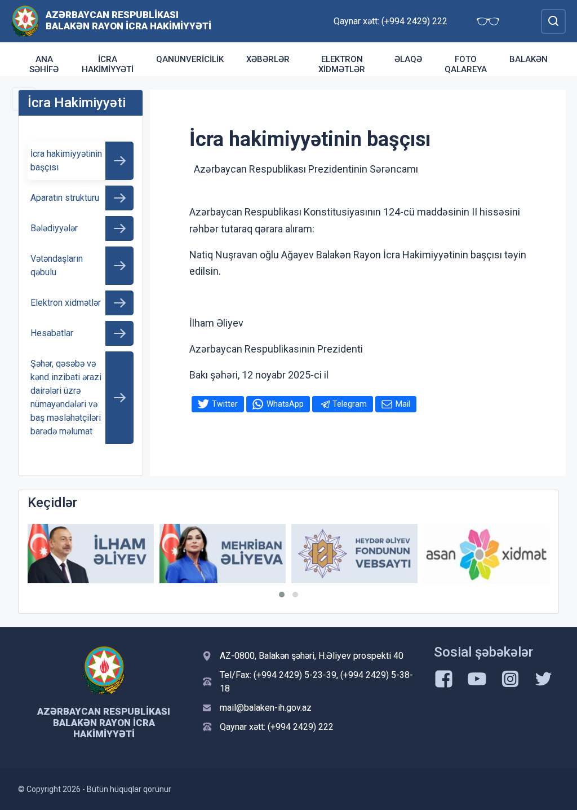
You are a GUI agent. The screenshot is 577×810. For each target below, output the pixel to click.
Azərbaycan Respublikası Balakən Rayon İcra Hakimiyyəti (128, 20)
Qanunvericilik (190, 59)
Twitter (225, 403)
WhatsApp (285, 403)
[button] (281, 594)
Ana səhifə (44, 64)
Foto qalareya (466, 64)
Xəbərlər (268, 59)
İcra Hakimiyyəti (108, 64)
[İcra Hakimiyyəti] (25, 20)
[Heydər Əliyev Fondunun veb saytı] (354, 553)
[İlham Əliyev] (91, 553)
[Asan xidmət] (486, 553)
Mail (403, 403)
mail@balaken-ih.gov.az (266, 707)
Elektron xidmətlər (341, 64)
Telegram (349, 403)
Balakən (528, 59)
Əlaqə (408, 59)
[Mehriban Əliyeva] (222, 553)
